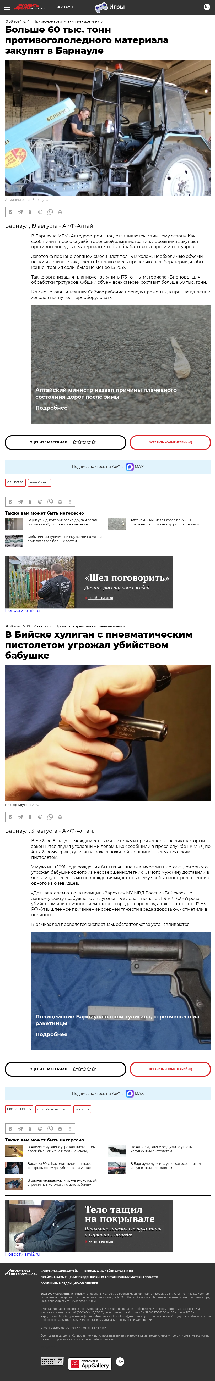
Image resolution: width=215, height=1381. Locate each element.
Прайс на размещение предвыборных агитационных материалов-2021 (99, 1277)
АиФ (35, 805)
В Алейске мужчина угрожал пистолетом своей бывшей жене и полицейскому (61, 1149)
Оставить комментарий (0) (170, 442)
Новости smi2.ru (22, 610)
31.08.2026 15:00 (17, 626)
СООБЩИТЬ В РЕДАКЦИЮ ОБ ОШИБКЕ (69, 1283)
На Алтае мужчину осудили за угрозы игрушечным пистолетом (161, 1149)
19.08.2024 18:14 (17, 21)
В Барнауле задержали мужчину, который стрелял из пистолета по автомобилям (62, 1182)
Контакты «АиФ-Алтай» (59, 1271)
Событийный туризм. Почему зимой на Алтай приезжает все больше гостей (65, 539)
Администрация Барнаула (26, 200)
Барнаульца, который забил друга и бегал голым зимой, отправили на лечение (62, 522)
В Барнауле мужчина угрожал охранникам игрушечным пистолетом (166, 1166)
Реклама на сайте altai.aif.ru (108, 1271)
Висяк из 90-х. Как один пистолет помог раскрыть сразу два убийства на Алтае (60, 1166)
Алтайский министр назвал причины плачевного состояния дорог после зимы (106, 393)
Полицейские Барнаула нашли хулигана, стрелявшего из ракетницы (117, 1020)
